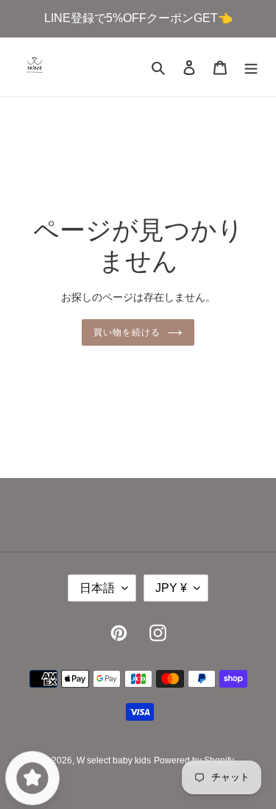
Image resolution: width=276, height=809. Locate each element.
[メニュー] (251, 67)
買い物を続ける (126, 332)
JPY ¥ (171, 588)
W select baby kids (114, 760)
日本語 (97, 588)
